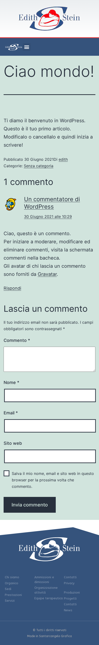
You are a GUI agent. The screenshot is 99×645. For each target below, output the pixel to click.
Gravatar (47, 274)
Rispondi (12, 288)
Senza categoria (38, 165)
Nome (11, 382)
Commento (17, 340)
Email (11, 412)
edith (63, 159)
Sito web (13, 443)
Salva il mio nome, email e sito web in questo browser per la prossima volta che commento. (53, 480)
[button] (27, 47)
